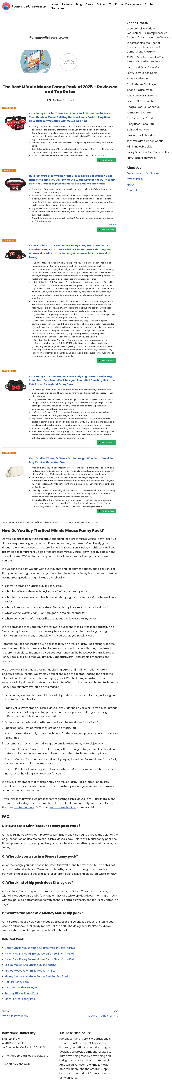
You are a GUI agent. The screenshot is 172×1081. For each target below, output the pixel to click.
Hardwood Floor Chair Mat (143, 67)
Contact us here (24, 807)
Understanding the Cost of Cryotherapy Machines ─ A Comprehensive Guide (143, 47)
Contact (150, 4)
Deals (89, 4)
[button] (140, 4)
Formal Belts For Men (139, 112)
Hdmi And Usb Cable (139, 146)
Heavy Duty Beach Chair (141, 73)
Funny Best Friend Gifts (140, 124)
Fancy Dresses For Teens (141, 95)
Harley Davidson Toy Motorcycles (147, 152)
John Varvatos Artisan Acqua (145, 141)
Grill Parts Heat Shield (139, 118)
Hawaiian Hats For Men (140, 135)
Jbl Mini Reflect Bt (137, 78)
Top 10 (113, 4)
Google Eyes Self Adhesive (143, 107)
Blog (79, 4)
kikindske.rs (24, 1064)
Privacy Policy (135, 179)
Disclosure (57, 8)
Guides (101, 4)
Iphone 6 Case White (139, 90)
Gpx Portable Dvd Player (141, 84)
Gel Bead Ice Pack (137, 129)
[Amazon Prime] (112, 225)
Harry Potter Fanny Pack (141, 158)
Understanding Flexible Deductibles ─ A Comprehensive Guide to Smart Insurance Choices (148, 33)
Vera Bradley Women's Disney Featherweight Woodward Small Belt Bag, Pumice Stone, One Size (71, 460)
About (130, 184)
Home (54, 4)
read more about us (63, 807)
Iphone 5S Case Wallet (140, 101)
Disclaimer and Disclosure (142, 173)
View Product (108, 160)
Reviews (67, 4)
